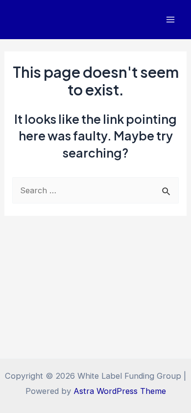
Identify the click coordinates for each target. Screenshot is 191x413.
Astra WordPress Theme (119, 391)
